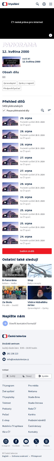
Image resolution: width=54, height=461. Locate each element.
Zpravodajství (9, 83)
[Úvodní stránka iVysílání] (10, 4)
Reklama (32, 391)
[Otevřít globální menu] (50, 4)
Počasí (5, 414)
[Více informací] (50, 35)
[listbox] (27, 376)
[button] (11, 121)
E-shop (5, 420)
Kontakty (33, 431)
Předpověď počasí (11, 88)
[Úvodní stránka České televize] (14, 336)
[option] (11, 376)
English (5, 456)
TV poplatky (8, 397)
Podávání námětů (37, 420)
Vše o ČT (6, 431)
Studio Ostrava (35, 402)
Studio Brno (34, 397)
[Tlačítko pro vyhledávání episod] (42, 110)
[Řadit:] (49, 110)
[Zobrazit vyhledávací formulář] (37, 4)
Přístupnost (36, 456)
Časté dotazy (34, 426)
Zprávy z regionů (26, 83)
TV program (8, 385)
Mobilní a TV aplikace (12, 426)
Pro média (33, 385)
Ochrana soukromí (20, 456)
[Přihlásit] (44, 4)
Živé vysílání (8, 391)
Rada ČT (32, 408)
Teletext (6, 402)
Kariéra (31, 414)
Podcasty (6, 408)
